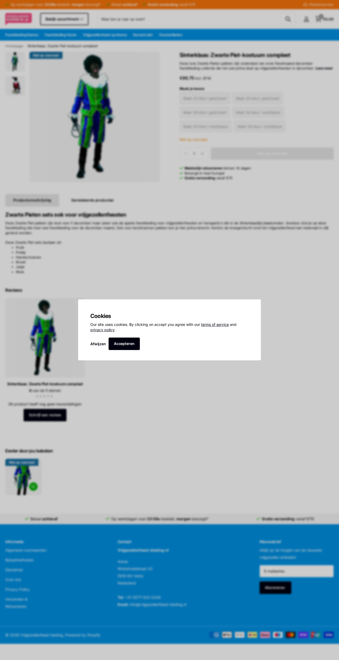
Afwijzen (98, 344)
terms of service (215, 324)
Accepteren (124, 343)
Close (255, 305)
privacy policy (102, 329)
